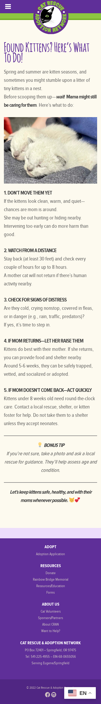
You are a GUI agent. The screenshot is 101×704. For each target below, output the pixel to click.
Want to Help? (50, 631)
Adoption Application (50, 554)
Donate (51, 573)
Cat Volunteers (51, 611)
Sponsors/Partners (50, 618)
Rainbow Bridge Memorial (50, 579)
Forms (50, 592)
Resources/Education (50, 586)
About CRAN (50, 624)
